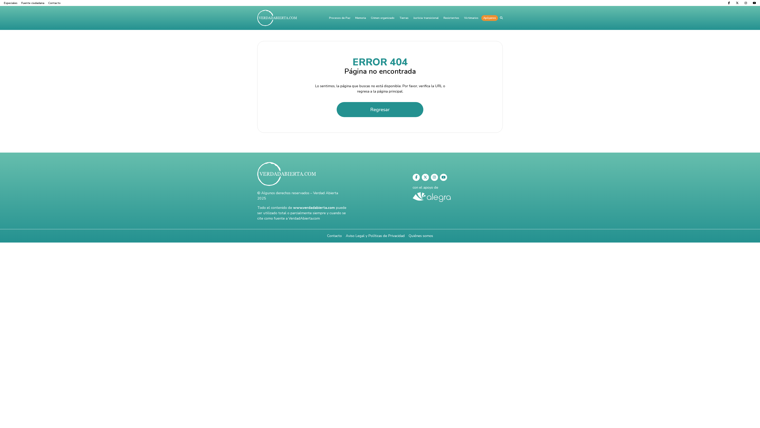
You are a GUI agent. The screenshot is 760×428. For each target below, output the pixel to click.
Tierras (403, 18)
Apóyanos (489, 18)
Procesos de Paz (339, 18)
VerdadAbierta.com (304, 218)
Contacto (54, 3)
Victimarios (471, 18)
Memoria (360, 18)
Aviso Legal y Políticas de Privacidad (375, 235)
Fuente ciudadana (32, 3)
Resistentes (451, 18)
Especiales (10, 3)
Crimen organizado (382, 18)
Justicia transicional (426, 18)
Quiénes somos (421, 235)
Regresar (380, 109)
